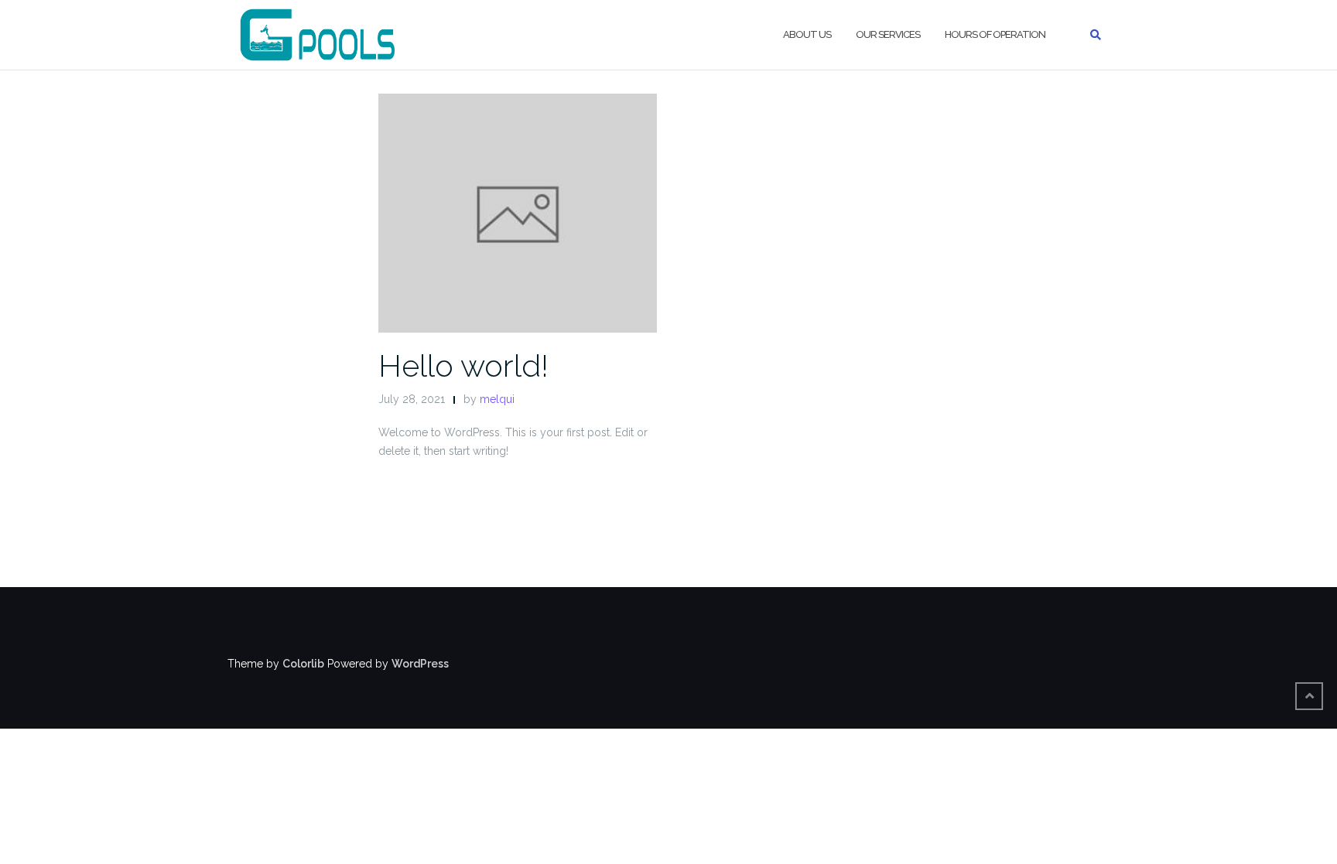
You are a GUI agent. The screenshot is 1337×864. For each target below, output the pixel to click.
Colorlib (303, 663)
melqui (497, 399)
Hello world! (463, 365)
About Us (807, 34)
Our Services (888, 34)
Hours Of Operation (995, 34)
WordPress (420, 663)
